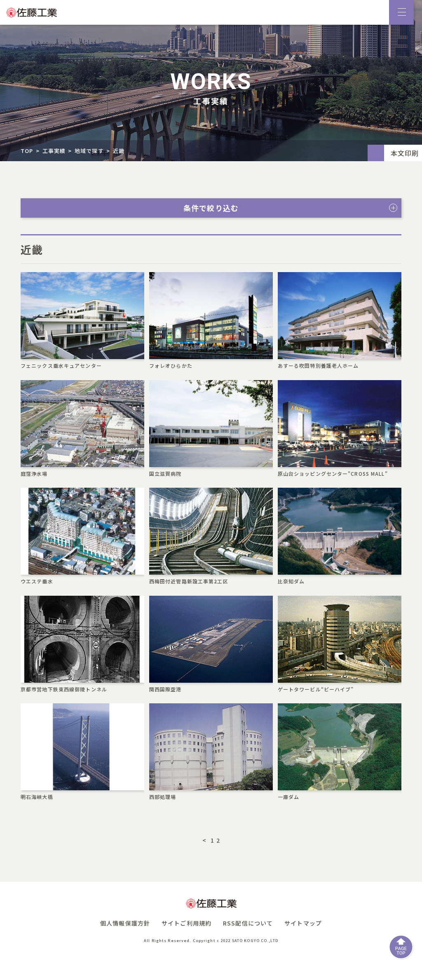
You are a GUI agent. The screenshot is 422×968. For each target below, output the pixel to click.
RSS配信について (248, 923)
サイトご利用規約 (186, 923)
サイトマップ (303, 923)
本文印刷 (405, 153)
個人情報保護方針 (125, 923)
